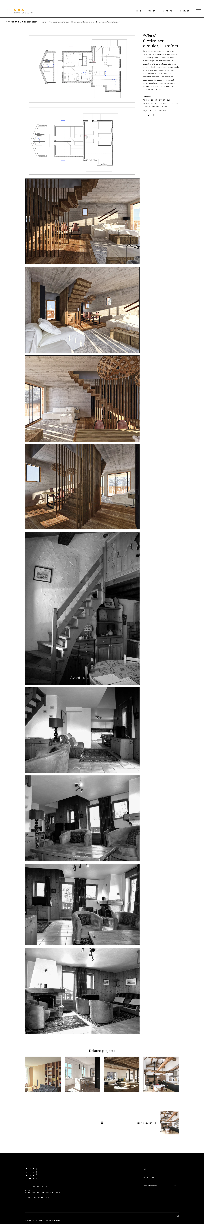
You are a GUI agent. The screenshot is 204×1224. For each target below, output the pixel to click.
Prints (163, 110)
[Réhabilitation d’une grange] (161, 1074)
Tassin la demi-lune (37, 1197)
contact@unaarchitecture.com (42, 1193)
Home (43, 22)
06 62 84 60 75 (42, 1186)
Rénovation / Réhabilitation (82, 22)
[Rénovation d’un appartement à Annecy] (121, 1074)
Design (153, 110)
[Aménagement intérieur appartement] (82, 1074)
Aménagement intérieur (59, 22)
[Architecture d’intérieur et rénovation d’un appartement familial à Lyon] (43, 1074)
